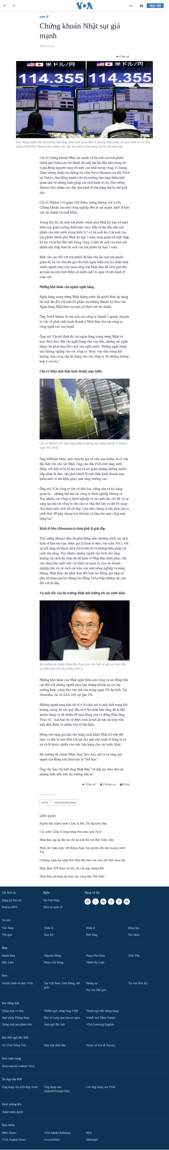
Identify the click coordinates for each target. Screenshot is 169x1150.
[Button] (122, 56)
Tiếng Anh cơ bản (12, 1011)
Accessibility (52, 1139)
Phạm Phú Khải (95, 956)
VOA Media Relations (57, 1133)
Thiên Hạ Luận (95, 962)
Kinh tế (44, 17)
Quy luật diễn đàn (55, 1045)
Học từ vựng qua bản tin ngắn (62, 1017)
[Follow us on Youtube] (103, 901)
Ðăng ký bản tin (11, 900)
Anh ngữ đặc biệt (54, 1024)
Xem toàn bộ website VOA (18, 1066)
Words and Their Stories (100, 1017)
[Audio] (131, 6)
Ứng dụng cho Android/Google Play (57, 1089)
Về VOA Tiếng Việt (14, 1045)
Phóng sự (91, 983)
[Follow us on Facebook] (87, 901)
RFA (89, 1133)
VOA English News (14, 1139)
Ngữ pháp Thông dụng (15, 1017)
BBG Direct (9, 1133)
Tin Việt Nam (51, 900)
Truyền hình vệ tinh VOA (17, 983)
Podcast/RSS (9, 907)
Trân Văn (133, 956)
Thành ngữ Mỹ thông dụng (102, 1011)
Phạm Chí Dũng (53, 962)
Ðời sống (91, 935)
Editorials (92, 1139)
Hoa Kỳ (48, 935)
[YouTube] (141, 6)
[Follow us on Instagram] (111, 901)
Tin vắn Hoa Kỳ (138, 983)
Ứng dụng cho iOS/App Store (20, 1087)
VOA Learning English (100, 1024)
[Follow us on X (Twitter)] (95, 901)
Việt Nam (8, 928)
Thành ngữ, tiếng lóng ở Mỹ (61, 1011)
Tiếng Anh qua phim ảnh (17, 1024)
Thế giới (7, 935)
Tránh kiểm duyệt (12, 1112)
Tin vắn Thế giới (96, 990)
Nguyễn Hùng (52, 956)
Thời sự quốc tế (52, 907)
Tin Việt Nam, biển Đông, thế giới (62, 985)
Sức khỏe (133, 935)
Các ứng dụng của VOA (100, 1087)
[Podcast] (119, 901)
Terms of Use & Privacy (100, 1045)
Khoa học (134, 928)
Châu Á (48, 928)
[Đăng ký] (127, 901)
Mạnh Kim (8, 956)
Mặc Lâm (8, 962)
